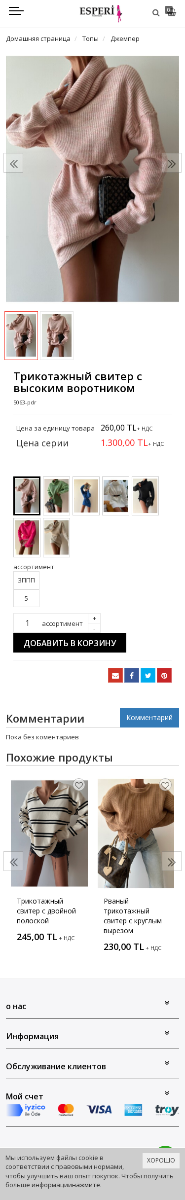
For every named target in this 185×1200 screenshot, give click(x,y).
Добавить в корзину (70, 643)
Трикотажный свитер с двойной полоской (46, 910)
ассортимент (62, 623)
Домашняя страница (38, 38)
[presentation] (13, 163)
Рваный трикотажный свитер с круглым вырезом (133, 915)
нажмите (86, 1184)
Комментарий (149, 717)
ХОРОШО (161, 1160)
